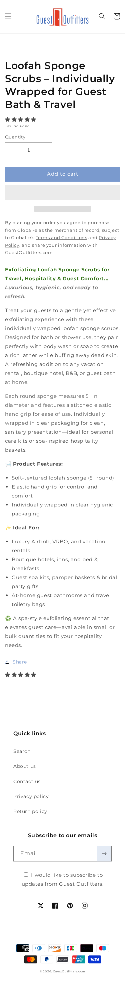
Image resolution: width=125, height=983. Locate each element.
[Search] (102, 16)
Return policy (30, 811)
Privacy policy (31, 796)
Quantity (15, 136)
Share (20, 662)
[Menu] (8, 16)
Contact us (27, 781)
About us (24, 766)
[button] (21, 119)
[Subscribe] (104, 853)
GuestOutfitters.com (69, 971)
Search (22, 751)
